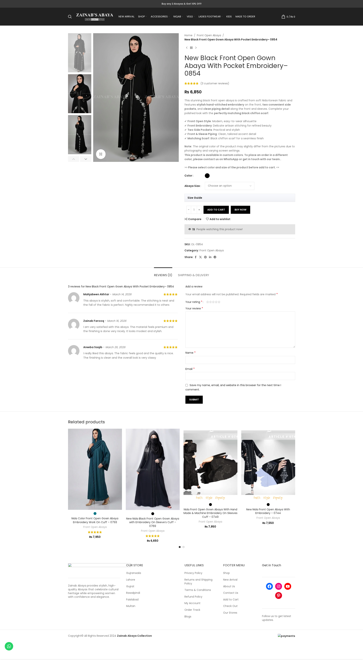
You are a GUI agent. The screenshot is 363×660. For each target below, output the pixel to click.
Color (188, 176)
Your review (194, 308)
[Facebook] (269, 586)
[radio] (207, 175)
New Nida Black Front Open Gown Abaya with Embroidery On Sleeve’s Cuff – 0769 (152, 522)
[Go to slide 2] (132, 158)
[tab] (163, 273)
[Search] (70, 16)
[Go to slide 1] (128, 158)
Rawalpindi (133, 593)
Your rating (193, 301)
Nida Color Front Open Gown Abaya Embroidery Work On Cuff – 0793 (94, 520)
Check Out (230, 606)
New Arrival (230, 580)
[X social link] (200, 257)
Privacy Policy (193, 573)
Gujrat (130, 586)
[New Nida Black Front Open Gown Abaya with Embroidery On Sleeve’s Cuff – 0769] (153, 469)
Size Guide (195, 198)
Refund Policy (193, 597)
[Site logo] (95, 16)
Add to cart (216, 209)
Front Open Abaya (209, 35)
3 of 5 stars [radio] (213, 302)
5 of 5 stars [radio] (219, 302)
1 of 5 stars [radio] (207, 302)
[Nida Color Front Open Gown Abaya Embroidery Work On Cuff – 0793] (95, 469)
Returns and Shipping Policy (198, 581)
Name (190, 353)
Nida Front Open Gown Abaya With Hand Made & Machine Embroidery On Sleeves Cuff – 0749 (210, 513)
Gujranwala (133, 573)
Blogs (187, 616)
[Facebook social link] (195, 257)
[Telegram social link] (214, 257)
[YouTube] (287, 586)
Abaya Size (192, 186)
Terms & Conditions (197, 590)
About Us (229, 586)
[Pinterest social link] (205, 257)
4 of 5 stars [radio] (216, 302)
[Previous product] (186, 48)
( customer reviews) (214, 83)
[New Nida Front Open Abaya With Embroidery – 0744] (268, 465)
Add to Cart (231, 599)
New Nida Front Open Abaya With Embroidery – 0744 (268, 511)
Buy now (240, 209)
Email (190, 369)
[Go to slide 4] (140, 158)
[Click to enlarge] (101, 154)
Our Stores (230, 613)
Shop (226, 573)
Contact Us (230, 593)
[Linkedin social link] (210, 257)
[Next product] (196, 48)
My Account (192, 603)
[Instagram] (278, 586)
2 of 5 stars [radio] (210, 302)
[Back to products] (191, 48)
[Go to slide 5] (143, 158)
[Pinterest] (278, 595)
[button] (73, 159)
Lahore (130, 580)
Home (188, 35)
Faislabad (132, 599)
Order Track (192, 610)
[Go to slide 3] (136, 158)
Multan (130, 606)
